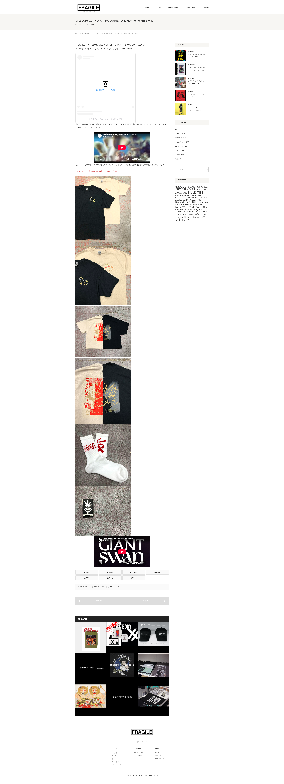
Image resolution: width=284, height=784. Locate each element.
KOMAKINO (189, 202)
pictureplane (185, 211)
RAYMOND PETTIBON (200, 211)
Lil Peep (198, 202)
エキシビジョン (180, 138)
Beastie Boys (180, 196)
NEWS (159, 7)
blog (85, 24)
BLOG (147, 7)
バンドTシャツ (190, 218)
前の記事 (99, 601)
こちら (112, 171)
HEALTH (202, 198)
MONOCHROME (185, 204)
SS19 (195, 217)
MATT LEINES (90, 700)
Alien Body (196, 187)
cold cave (203, 195)
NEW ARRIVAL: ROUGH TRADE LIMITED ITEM (153, 700)
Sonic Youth (202, 214)
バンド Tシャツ (179, 146)
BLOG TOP (115, 748)
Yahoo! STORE (190, 7)
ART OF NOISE (185, 189)
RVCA (179, 213)
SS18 (191, 217)
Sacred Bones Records (190, 214)
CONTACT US (159, 759)
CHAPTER (195, 195)
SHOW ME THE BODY (122, 700)
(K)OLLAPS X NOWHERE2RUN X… (195, 109)
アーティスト (90, 24)
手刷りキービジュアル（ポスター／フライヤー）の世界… (198, 69)
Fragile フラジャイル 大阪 (140, 775)
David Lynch (185, 197)
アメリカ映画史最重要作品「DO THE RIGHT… (196, 55)
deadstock (193, 197)
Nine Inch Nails (188, 209)
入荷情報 (178, 154)
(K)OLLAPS (182, 186)
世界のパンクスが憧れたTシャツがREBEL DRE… (198, 82)
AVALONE (199, 190)
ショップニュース (180, 142)
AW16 (178, 193)
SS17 (186, 217)
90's (190, 187)
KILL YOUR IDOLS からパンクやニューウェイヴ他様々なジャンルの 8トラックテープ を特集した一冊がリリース (90, 637)
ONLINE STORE (173, 7)
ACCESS (206, 7)
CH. (187, 195)
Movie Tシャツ (183, 207)
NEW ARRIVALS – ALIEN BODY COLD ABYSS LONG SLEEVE (122, 637)
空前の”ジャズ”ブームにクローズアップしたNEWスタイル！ (153, 668)
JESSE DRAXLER (187, 199)
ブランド (178, 150)
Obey (195, 209)
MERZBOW (205, 202)
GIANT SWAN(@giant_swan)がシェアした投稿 (105, 119)
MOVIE (198, 204)
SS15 (177, 217)
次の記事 (145, 601)
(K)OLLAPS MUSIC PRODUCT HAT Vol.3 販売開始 (153, 637)
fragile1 (87, 587)
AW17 (184, 193)
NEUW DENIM (199, 207)
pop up (191, 211)
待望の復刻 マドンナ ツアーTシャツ (122, 668)
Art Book (204, 187)
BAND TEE (195, 192)
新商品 (177, 159)
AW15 (205, 190)
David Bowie (178, 197)
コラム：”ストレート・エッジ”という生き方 (90, 668)
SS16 (181, 217)
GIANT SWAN (114, 587)
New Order (179, 209)
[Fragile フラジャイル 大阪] (88, 8)
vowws (200, 217)
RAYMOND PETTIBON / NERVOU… (196, 95)
